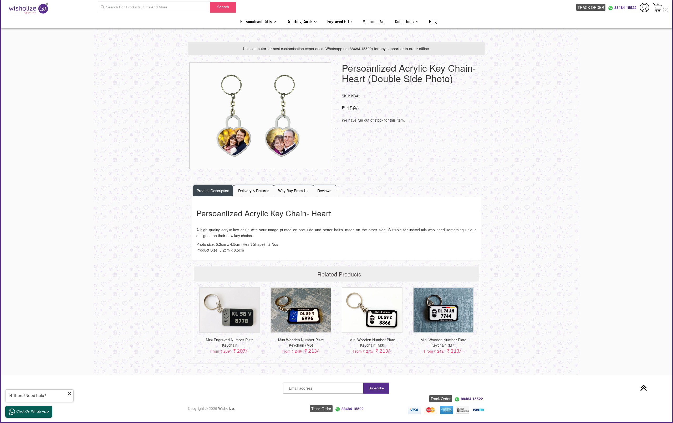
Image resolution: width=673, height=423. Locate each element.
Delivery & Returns (253, 190)
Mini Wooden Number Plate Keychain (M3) (372, 342)
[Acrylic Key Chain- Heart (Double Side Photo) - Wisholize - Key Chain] (260, 115)
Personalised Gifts (256, 21)
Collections (405, 21)
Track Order (591, 7)
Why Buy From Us (293, 190)
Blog (433, 21)
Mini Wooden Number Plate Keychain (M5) (301, 342)
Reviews (324, 190)
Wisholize (226, 408)
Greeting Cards (300, 21)
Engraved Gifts (340, 21)
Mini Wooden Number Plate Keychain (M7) (443, 342)
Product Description (213, 190)
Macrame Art (374, 21)
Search (223, 7)
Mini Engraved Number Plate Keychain (230, 342)
